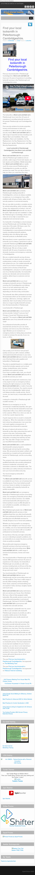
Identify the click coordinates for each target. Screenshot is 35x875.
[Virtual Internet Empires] (17, 12)
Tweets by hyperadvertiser (8, 861)
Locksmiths (28, 40)
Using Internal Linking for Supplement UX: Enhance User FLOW (17, 707)
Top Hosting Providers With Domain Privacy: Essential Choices (15, 713)
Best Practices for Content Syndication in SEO (16, 703)
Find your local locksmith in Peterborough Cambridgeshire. (14, 660)
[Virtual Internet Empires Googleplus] (25, 7)
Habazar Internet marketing (13, 670)
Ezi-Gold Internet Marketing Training (8, 747)
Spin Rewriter (6, 798)
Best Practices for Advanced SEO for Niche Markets (17, 699)
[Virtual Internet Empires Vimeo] (31, 7)
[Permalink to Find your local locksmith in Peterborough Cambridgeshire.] (9, 50)
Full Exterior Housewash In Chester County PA (18, 683)
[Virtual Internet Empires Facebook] (28, 7)
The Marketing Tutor (11, 663)
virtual (18, 40)
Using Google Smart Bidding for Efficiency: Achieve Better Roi (17, 694)
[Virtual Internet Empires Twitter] (33, 7)
